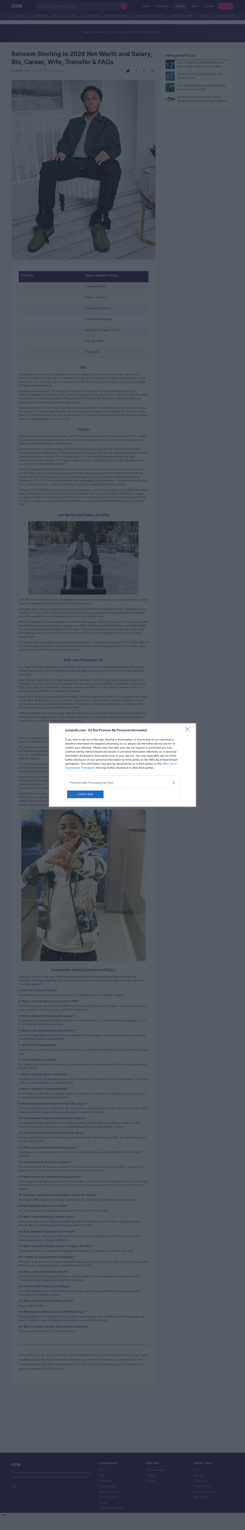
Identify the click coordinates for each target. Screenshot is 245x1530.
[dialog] (122, 765)
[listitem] (122, 783)
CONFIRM (85, 794)
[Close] (188, 730)
